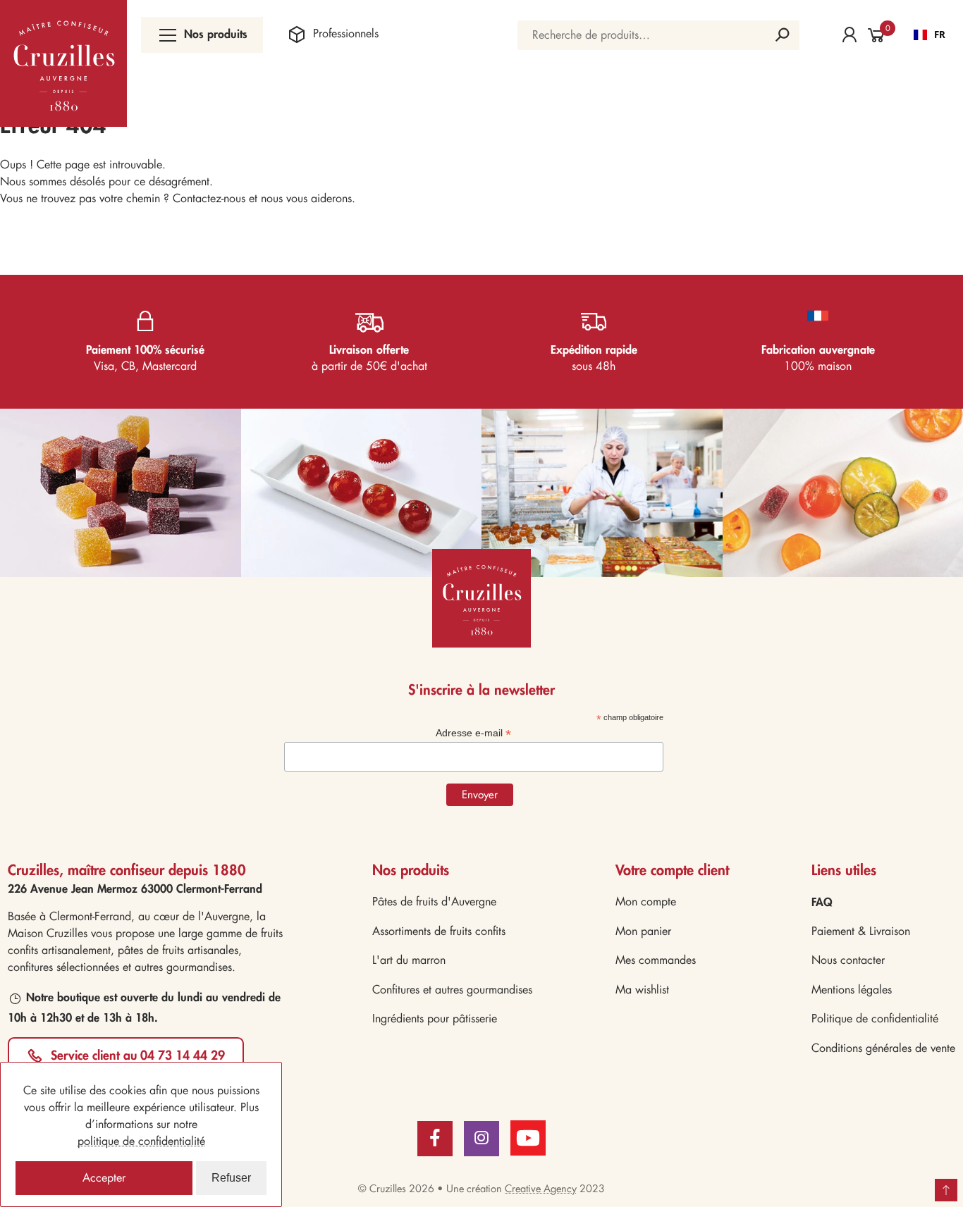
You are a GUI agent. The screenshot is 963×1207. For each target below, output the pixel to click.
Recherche (781, 35)
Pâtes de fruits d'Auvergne (434, 901)
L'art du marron (409, 960)
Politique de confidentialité (874, 1018)
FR (939, 34)
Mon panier (643, 931)
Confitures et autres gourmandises (452, 989)
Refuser (231, 1178)
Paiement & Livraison (860, 931)
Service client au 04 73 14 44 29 (138, 1055)
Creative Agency (541, 1188)
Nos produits (215, 33)
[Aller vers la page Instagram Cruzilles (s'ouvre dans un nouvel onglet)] (481, 1138)
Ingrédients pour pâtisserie (434, 1018)
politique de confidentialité (141, 1141)
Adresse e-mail (473, 733)
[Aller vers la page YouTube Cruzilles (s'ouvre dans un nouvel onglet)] (528, 1136)
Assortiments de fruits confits (438, 931)
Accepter (103, 1177)
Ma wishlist (642, 989)
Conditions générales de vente (883, 1048)
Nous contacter (848, 960)
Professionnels (345, 33)
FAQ (822, 901)
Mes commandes (655, 960)
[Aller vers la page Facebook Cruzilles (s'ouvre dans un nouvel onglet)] (435, 1138)
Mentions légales (851, 989)
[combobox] (929, 35)
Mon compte (645, 901)
